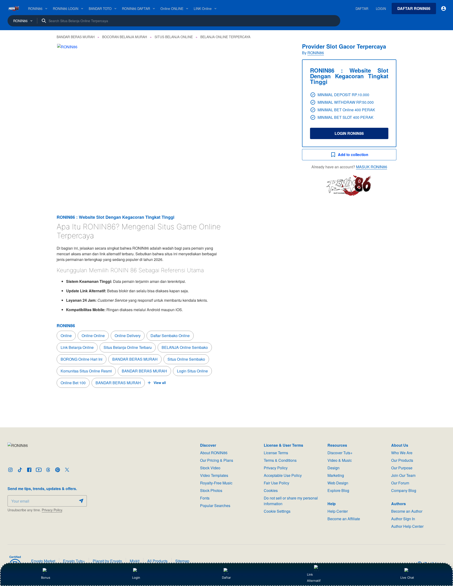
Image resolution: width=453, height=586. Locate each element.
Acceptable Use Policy (283, 475)
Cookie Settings (277, 511)
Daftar (226, 577)
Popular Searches (215, 505)
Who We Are (401, 452)
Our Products (402, 460)
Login (136, 577)
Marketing (335, 475)
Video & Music (339, 460)
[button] (174, 122)
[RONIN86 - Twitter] (67, 470)
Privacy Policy (52, 510)
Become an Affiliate (343, 518)
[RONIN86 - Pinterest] (57, 470)
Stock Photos (211, 490)
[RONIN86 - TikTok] (20, 470)
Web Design (337, 483)
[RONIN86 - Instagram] (10, 470)
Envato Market (43, 561)
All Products (157, 561)
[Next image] (282, 122)
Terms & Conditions (280, 460)
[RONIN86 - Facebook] (29, 470)
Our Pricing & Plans (216, 460)
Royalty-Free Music (216, 483)
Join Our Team (403, 475)
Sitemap (182, 561)
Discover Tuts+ (339, 452)
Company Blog (403, 490)
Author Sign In (403, 518)
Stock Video (210, 467)
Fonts (205, 498)
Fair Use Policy (276, 483)
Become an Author (406, 511)
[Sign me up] (81, 501)
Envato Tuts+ (74, 561)
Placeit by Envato (107, 561)
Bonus (45, 577)
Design (333, 467)
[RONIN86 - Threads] (48, 470)
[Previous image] (66, 122)
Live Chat (407, 577)
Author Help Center (407, 526)
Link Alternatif (314, 577)
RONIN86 (315, 52)
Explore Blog (338, 490)
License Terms (276, 452)
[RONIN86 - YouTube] (38, 470)
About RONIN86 (213, 452)
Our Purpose (401, 467)
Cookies (271, 490)
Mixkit (134, 561)
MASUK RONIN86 (371, 166)
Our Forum (400, 483)
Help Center (337, 511)
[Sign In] (443, 8)
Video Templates (214, 475)
